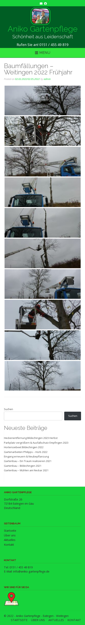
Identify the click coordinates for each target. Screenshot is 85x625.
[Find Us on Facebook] (44, 3)
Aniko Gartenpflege (42, 29)
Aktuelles (9, 540)
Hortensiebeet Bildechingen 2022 (23, 447)
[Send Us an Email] (40, 3)
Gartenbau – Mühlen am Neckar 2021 (26, 470)
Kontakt (9, 544)
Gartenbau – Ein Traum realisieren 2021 (27, 461)
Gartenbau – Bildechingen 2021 (22, 466)
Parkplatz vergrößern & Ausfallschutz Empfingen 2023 (36, 442)
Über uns (10, 535)
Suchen (8, 409)
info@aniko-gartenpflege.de (31, 571)
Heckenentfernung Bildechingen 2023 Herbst (31, 438)
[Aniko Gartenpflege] (40, 16)
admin (47, 79)
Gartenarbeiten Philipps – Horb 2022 (25, 452)
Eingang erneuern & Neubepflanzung (26, 456)
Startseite (10, 530)
